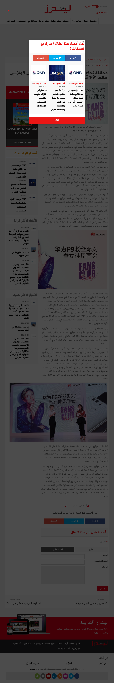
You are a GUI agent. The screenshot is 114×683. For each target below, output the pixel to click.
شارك (72, 58)
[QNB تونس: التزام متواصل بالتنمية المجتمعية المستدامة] (38, 73)
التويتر (56, 58)
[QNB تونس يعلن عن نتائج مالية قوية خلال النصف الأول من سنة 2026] (75, 73)
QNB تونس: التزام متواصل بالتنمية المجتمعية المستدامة (39, 98)
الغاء (57, 120)
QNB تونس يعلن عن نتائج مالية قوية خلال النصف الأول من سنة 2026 (75, 98)
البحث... (37, 9)
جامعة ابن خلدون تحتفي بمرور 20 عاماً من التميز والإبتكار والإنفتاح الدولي (57, 100)
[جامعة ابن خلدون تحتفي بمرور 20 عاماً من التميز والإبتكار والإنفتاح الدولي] (57, 73)
